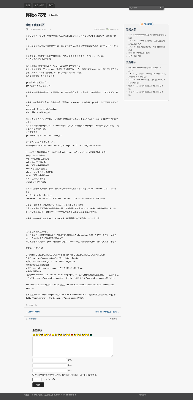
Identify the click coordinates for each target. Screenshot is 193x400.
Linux (31, 305)
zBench (57, 395)
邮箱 (70, 365)
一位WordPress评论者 (137, 68)
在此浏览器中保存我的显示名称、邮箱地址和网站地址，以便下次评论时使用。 (66, 375)
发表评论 (112, 29)
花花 (130, 92)
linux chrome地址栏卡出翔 (107, 312)
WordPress (67, 395)
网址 (70, 370)
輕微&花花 (36, 15)
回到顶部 (142, 395)
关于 (51, 5)
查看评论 (101, 29)
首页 (28, 5)
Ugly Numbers (33, 312)
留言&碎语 (39, 5)
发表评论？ (33, 319)
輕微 (35, 29)
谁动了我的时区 (134, 56)
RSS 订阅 (148, 24)
